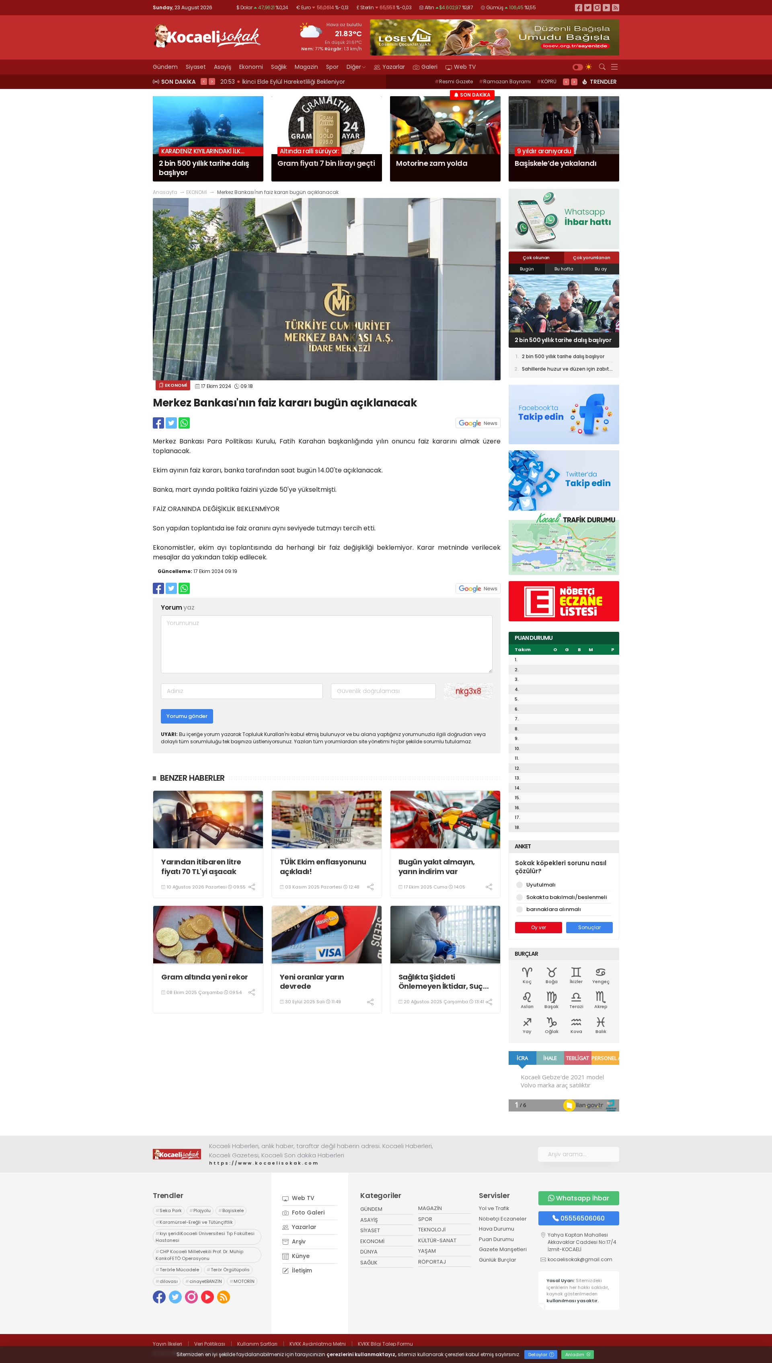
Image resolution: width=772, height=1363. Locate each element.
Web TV (465, 67)
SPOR (425, 1219)
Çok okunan (536, 257)
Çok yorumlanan (591, 257)
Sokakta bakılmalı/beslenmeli (566, 897)
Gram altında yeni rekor (204, 977)
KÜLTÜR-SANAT (437, 1240)
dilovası (167, 1281)
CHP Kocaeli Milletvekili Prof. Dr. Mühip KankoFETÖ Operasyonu (199, 1255)
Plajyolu (200, 1210)
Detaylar (538, 1354)
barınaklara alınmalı (553, 909)
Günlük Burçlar (497, 1260)
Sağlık (279, 67)
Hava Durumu (496, 1229)
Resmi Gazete (454, 81)
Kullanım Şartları (257, 1343)
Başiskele (231, 1210)
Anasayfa (165, 192)
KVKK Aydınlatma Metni (318, 1343)
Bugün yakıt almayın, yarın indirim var (436, 866)
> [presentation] (212, 81)
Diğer (354, 67)
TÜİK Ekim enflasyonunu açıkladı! (323, 866)
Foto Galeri (307, 1212)
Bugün (527, 269)
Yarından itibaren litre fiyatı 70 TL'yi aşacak (201, 866)
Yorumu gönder (186, 716)
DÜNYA (369, 1252)
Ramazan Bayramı (505, 81)
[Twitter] (587, 7)
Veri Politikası (209, 1343)
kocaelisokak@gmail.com (580, 1259)
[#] (177, 1154)
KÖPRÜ (546, 81)
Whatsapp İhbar (582, 1198)
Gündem (165, 67)
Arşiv (298, 1241)
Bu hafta (563, 269)
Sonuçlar (589, 927)
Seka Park (169, 1210)
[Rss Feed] (615, 7)
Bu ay (601, 269)
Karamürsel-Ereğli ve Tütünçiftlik (194, 1222)
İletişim (301, 1270)
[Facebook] (578, 7)
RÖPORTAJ (432, 1262)
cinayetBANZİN (203, 1281)
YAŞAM (427, 1251)
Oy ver (538, 927)
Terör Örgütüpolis (228, 1269)
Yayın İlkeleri (167, 1343)
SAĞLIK (369, 1262)
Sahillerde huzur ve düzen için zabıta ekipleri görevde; (567, 370)
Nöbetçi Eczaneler (503, 1219)
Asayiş (222, 67)
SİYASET (370, 1230)
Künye (300, 1256)
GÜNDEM (371, 1209)
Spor (332, 67)
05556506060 (583, 1218)
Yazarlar (393, 67)
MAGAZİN (430, 1208)
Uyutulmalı (541, 885)
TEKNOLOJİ (432, 1229)
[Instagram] (597, 7)
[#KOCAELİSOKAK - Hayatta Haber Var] (207, 35)
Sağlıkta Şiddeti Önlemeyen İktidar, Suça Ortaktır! (443, 981)
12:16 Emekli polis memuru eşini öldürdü (277, 82)
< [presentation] (204, 81)
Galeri (429, 67)
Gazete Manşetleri (503, 1249)
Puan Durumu (496, 1239)
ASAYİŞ (369, 1220)
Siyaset (196, 67)
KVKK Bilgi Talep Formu (385, 1343)
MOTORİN (242, 1281)
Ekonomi (251, 67)
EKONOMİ (196, 192)
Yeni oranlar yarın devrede (312, 981)
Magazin (306, 67)
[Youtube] (606, 7)
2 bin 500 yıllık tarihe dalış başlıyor (563, 340)
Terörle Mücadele (177, 1269)
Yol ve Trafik (494, 1208)
